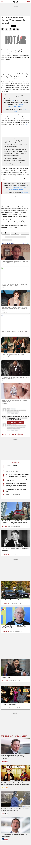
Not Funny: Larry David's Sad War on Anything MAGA (15, 627)
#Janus (13, 100)
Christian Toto (5, 554)
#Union (21, 104)
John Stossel (5, 680)
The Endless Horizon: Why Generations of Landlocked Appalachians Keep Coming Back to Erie (16, 485)
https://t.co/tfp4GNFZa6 (19, 187)
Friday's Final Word (9, 704)
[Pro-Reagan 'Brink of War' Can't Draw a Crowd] (15, 539)
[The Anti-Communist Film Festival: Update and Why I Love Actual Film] (15, 511)
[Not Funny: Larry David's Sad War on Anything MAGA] (15, 616)
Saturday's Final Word (11, 465)
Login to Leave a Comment (15, 423)
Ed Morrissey (5, 708)
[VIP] (28, 1)
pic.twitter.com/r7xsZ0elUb (16, 189)
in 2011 (27, 124)
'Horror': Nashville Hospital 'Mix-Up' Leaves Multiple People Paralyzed (15, 809)
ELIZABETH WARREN (10, 237)
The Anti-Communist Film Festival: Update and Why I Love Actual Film (14, 522)
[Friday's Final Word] (15, 694)
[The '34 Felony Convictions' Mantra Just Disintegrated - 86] (15, 825)
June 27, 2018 (24, 192)
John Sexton (6, 26)
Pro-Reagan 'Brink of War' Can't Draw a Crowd (15, 550)
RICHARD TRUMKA (6, 240)
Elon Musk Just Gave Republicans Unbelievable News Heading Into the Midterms (13, 757)
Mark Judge (4, 526)
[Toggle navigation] (2, 1)
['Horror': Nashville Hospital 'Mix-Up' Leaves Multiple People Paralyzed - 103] (15, 799)
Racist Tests (6, 677)
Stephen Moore (5, 603)
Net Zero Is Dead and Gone (13, 494)
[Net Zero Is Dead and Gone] (15, 590)
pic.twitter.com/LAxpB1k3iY (15, 106)
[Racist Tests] (15, 667)
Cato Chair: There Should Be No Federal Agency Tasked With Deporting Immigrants (15, 784)
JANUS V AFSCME (21, 237)
